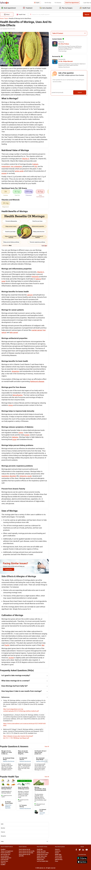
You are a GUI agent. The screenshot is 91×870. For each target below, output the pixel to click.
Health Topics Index (42, 856)
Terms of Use (58, 856)
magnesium (6, 166)
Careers (57, 852)
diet (43, 645)
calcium (30, 295)
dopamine (15, 371)
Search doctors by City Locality (26, 851)
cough (29, 476)
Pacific (7, 645)
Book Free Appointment (72, 2)
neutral (11, 658)
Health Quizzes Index (42, 854)
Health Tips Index (41, 851)
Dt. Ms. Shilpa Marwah (65, 61)
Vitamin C (40, 272)
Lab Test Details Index (42, 861)
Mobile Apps (58, 854)
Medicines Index (41, 857)
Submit (80, 92)
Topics (6, 18)
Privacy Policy (58, 857)
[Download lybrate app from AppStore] (82, 863)
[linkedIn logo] (83, 850)
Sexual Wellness (5, 856)
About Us (57, 849)
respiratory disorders (9, 476)
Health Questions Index (43, 852)
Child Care (3, 863)
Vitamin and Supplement (7, 851)
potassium (18, 166)
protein (4, 173)
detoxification (18, 395)
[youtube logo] (87, 850)
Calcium (35, 164)
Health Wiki (40, 849)
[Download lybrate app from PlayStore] (82, 859)
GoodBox (3, 864)
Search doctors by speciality (26, 852)
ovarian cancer (36, 330)
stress (10, 405)
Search (87, 14)
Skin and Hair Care (5, 854)
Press (56, 861)
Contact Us (58, 851)
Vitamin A (25, 159)
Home (1, 18)
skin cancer (14, 332)
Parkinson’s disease (37, 381)
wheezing (23, 476)
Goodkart (3, 849)
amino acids (19, 171)
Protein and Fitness (5, 852)
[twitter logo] (80, 850)
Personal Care (4, 861)
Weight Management (6, 857)
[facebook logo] (76, 850)
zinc (35, 166)
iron (12, 166)
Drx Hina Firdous (63, 44)
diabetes (15, 437)
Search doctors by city (24, 849)
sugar (4, 281)
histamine (35, 276)
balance (38, 279)
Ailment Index (40, 859)
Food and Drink (4, 859)
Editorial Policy (58, 859)
